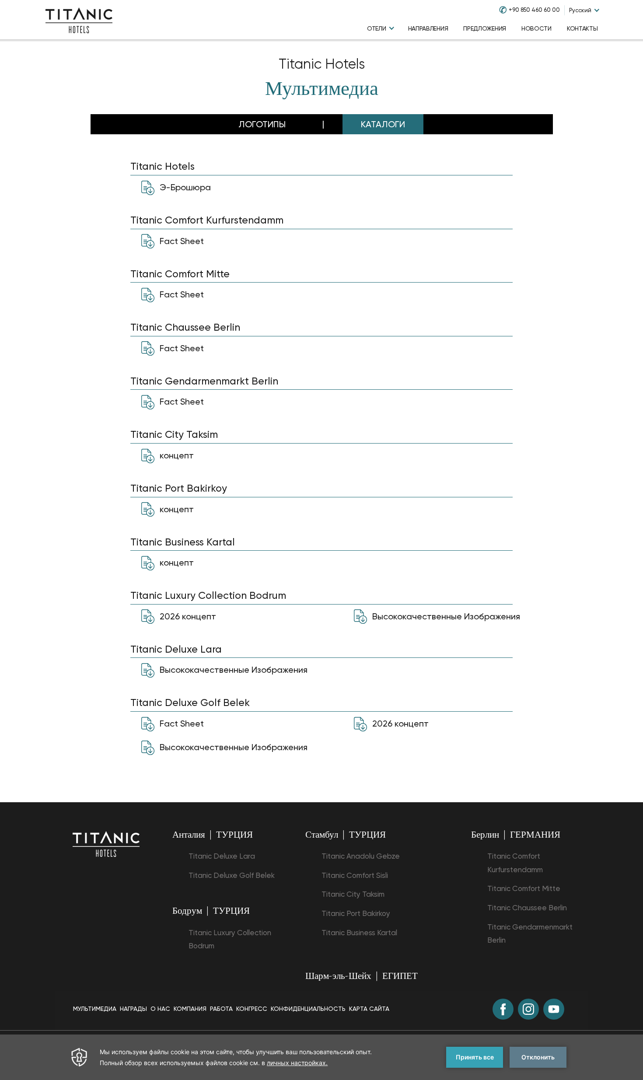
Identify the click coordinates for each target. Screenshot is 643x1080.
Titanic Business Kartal (359, 932)
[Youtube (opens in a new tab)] (553, 1009)
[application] (321, 1057)
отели (376, 28)
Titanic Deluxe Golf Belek (232, 875)
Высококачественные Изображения (445, 616)
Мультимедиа (321, 90)
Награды (133, 1008)
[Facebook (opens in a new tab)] (503, 1009)
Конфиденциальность (308, 1008)
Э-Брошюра (184, 187)
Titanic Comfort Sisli (355, 875)
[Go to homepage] (78, 20)
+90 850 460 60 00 (534, 10)
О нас (160, 1008)
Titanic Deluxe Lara (222, 856)
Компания (190, 1008)
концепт (175, 455)
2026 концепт (186, 616)
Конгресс (251, 1008)
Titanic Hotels (322, 64)
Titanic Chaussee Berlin (527, 907)
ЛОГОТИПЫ (262, 124)
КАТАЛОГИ (383, 124)
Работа (221, 1008)
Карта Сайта (369, 1008)
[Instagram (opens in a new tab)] (528, 1009)
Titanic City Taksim (353, 894)
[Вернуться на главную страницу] (106, 843)
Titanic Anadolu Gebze (361, 856)
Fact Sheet (180, 240)
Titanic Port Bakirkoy (356, 913)
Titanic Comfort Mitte (523, 888)
